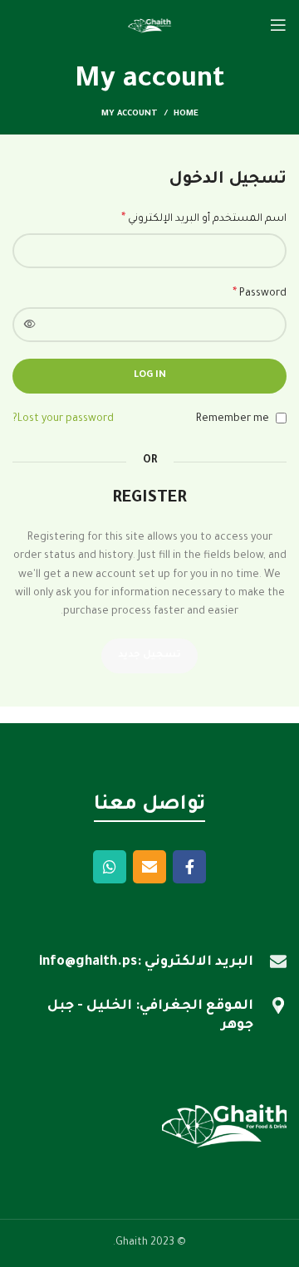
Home (186, 114)
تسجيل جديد (149, 655)
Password (260, 294)
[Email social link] (149, 866)
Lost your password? (63, 419)
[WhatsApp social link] (109, 866)
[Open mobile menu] (278, 25)
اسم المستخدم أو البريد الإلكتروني (204, 219)
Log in (150, 375)
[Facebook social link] (189, 866)
